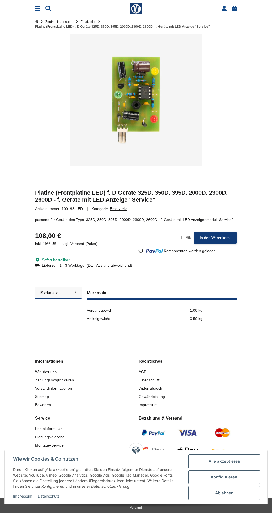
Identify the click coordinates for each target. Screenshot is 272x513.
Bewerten (43, 405)
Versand (77, 243)
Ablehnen (224, 492)
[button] (224, 8)
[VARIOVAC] (136, 8)
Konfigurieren (224, 476)
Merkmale (49, 292)
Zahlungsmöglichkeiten (54, 380)
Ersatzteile (119, 209)
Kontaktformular (48, 429)
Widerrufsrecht (151, 388)
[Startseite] (37, 21)
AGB (142, 372)
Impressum (148, 405)
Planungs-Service (50, 437)
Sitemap (42, 396)
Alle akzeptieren (224, 461)
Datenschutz (149, 380)
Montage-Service (49, 445)
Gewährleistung (152, 396)
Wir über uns (46, 372)
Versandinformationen (53, 388)
